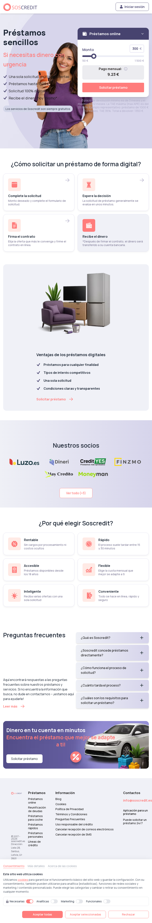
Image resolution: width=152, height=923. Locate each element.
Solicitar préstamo (113, 87)
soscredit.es (18, 841)
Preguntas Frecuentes (70, 819)
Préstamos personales (35, 834)
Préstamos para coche (35, 817)
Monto (88, 50)
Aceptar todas (42, 914)
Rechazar (128, 914)
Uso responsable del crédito (74, 824)
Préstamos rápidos (35, 826)
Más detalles (36, 866)
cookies (23, 880)
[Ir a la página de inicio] (21, 7)
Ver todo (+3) (76, 493)
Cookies (60, 804)
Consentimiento (14, 866)
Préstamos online (35, 800)
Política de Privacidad (69, 809)
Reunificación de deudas (37, 809)
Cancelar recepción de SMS (73, 834)
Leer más (10, 706)
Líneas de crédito (34, 843)
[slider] (93, 56)
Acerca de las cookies (62, 866)
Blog (58, 799)
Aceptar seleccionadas (85, 914)
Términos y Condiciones (71, 814)
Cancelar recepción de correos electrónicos (84, 829)
